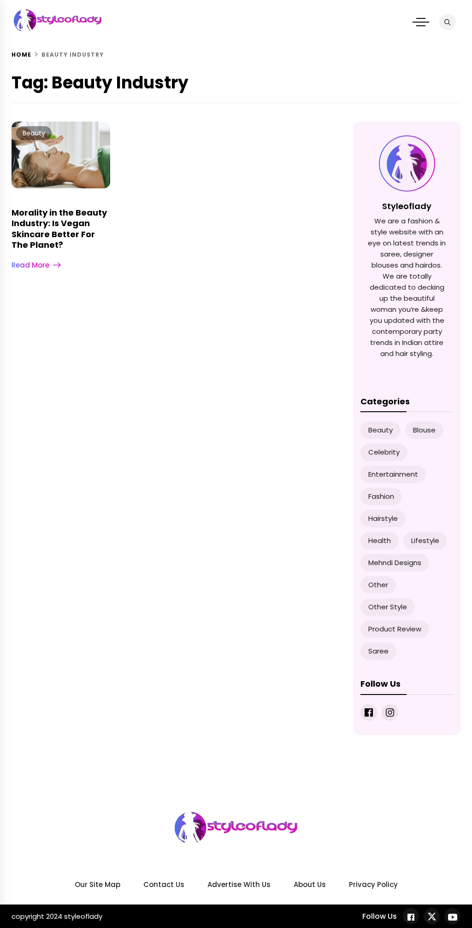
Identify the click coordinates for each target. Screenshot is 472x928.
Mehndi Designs (394, 562)
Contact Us (163, 884)
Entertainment (393, 474)
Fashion (381, 496)
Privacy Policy (373, 884)
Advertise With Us (239, 884)
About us (310, 884)
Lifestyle (425, 540)
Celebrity (384, 452)
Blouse (424, 430)
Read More (30, 265)
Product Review (394, 629)
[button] (421, 22)
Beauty (34, 133)
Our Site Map (97, 884)
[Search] (447, 22)
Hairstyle (383, 518)
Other (378, 584)
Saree (378, 651)
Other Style (387, 607)
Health (379, 540)
